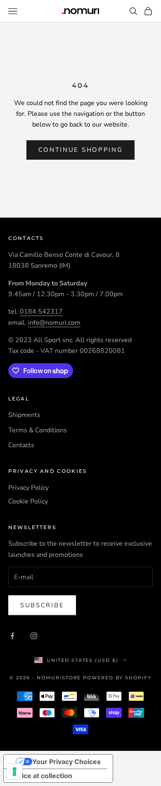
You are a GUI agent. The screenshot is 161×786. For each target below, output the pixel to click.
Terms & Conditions (37, 430)
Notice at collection (41, 776)
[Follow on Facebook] (12, 636)
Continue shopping (80, 150)
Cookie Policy (28, 501)
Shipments (24, 414)
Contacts (21, 445)
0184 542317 (41, 311)
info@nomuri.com (54, 322)
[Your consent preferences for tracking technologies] (14, 771)
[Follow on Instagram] (34, 636)
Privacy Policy (28, 487)
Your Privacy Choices (66, 761)
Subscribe (42, 605)
